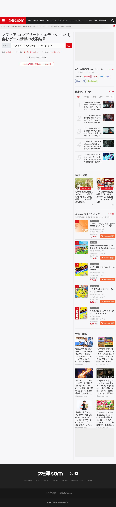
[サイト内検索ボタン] (112, 20)
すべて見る (111, 69)
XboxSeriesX (92, 81)
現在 (78, 97)
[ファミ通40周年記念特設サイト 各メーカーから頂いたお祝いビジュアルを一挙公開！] (105, 183)
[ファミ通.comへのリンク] (16, 20)
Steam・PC (80, 81)
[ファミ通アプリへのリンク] (51, 492)
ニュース (85, 20)
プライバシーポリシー (42, 480)
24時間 (86, 97)
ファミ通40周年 (107, 188)
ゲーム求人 (76, 20)
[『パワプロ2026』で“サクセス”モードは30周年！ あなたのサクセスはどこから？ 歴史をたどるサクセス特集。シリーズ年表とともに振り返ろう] (105, 342)
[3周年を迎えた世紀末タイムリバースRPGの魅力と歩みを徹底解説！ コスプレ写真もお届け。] (84, 183)
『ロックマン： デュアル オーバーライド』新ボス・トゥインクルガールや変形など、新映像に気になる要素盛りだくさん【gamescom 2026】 (93, 158)
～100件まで (53, 52)
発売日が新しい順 (30, 52)
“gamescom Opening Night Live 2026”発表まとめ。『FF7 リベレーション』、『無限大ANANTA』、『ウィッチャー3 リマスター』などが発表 (93, 106)
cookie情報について (77, 480)
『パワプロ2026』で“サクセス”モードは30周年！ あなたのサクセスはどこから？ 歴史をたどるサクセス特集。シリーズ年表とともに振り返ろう (105, 355)
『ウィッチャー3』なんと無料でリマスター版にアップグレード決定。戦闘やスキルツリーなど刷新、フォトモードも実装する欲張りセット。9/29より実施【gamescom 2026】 (93, 132)
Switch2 (35, 20)
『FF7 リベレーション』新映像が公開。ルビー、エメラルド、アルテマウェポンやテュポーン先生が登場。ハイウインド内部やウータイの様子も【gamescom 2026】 (93, 119)
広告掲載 (89, 480)
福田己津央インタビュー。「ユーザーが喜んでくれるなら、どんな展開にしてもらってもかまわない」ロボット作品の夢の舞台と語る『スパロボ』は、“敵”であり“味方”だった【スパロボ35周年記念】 (83, 355)
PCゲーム (53, 20)
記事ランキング (83, 91)
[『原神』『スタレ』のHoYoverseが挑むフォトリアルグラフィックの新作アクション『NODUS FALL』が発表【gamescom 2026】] (108, 143)
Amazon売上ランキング (87, 214)
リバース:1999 (85, 188)
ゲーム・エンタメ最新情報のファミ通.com (14, 26)
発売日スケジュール (64, 20)
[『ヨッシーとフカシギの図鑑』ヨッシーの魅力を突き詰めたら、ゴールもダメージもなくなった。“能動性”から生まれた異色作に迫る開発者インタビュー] (105, 405)
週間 (94, 97)
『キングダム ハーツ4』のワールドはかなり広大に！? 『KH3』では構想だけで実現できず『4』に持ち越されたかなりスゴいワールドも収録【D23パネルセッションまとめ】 (84, 386)
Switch (42, 20)
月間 (101, 97)
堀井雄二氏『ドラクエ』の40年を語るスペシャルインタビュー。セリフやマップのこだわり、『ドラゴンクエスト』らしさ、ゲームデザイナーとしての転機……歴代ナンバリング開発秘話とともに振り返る (83, 418)
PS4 (107, 76)
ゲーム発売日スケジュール (89, 69)
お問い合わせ (28, 480)
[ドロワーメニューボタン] (3, 20)
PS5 (47, 20)
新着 (29, 20)
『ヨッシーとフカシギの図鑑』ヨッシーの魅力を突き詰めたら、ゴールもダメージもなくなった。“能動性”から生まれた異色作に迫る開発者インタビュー (105, 418)
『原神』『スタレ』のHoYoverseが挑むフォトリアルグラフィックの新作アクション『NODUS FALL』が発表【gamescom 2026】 (93, 145)
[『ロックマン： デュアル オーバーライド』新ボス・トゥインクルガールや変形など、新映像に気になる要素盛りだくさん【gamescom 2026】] (108, 156)
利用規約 (55, 480)
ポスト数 (109, 97)
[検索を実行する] (68, 45)
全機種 (8, 52)
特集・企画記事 (99, 20)
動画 (90, 20)
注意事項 (64, 480)
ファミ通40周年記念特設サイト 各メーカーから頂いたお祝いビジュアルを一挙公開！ (105, 196)
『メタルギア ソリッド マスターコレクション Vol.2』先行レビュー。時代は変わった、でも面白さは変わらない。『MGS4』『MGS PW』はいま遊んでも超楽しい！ (105, 386)
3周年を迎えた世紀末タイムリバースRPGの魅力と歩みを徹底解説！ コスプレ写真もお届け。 (84, 196)
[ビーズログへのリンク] (66, 492)
